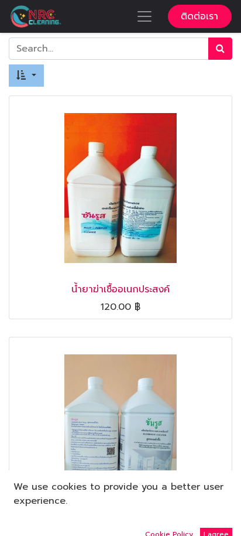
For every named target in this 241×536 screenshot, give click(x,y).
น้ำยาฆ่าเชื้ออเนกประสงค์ (120, 289)
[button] (26, 75)
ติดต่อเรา (199, 16)
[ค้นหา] (220, 48)
